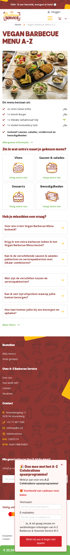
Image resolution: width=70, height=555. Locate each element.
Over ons (7, 377)
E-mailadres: (27, 512)
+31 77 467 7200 (15, 422)
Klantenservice (14, 433)
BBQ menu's (9, 353)
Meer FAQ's (9, 324)
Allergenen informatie (15, 142)
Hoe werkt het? (10, 382)
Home (18, 24)
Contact (6, 388)
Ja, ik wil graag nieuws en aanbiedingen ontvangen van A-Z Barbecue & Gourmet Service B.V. (39, 527)
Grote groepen (10, 359)
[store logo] (19, 16)
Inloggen (55, 11)
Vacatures (7, 393)
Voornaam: (26, 502)
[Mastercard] (9, 515)
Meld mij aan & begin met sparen (40, 541)
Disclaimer (7, 535)
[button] (65, 12)
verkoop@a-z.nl (15, 427)
